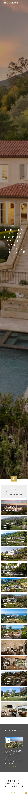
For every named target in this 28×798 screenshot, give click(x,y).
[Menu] (24, 3)
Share (26, 792)
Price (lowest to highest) (15, 494)
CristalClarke (9, 3)
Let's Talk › (14, 792)
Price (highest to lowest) (15, 492)
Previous (1, 752)
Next (26, 752)
